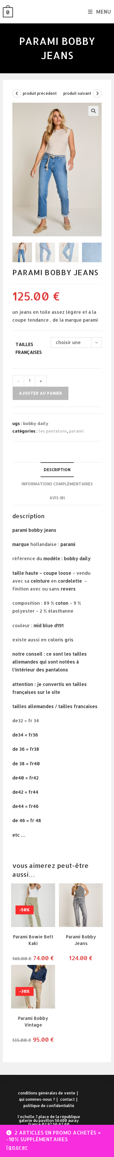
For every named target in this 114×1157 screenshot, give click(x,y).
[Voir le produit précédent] (16, 93)
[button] (93, 111)
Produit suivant (77, 93)
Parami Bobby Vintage (33, 1021)
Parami (76, 430)
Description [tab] (57, 469)
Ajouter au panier (40, 393)
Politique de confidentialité (48, 1105)
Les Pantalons (53, 430)
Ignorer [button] (17, 1147)
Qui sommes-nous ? (37, 1099)
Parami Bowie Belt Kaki (33, 940)
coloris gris (60, 639)
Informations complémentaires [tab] (57, 483)
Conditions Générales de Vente (46, 1093)
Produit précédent (40, 93)
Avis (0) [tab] (57, 497)
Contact (67, 1099)
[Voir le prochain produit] (97, 93)
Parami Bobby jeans (81, 940)
